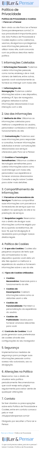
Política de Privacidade (24, 447)
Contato (10, 447)
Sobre (4, 447)
